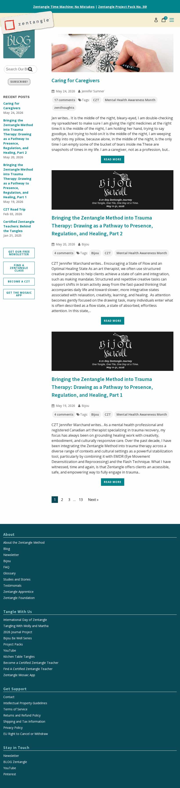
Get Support (15, 688)
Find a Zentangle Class (19, 267)
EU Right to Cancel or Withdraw (25, 734)
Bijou (95, 253)
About (9, 534)
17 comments (64, 100)
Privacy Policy (13, 728)
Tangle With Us (17, 611)
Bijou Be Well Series (17, 638)
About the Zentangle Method (24, 543)
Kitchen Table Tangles (19, 657)
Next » (93, 499)
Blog (6, 549)
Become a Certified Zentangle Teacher (30, 663)
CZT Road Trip (14, 211)
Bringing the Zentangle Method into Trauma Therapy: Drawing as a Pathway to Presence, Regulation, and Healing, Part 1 (18, 183)
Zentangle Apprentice (18, 592)
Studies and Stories (17, 579)
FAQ (6, 567)
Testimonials (12, 586)
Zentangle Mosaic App (19, 675)
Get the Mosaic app (19, 294)
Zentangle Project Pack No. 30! (122, 7)
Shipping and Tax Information (24, 722)
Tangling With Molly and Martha (26, 626)
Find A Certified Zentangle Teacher (27, 669)
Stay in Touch (16, 747)
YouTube (9, 650)
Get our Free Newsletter (19, 253)
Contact (8, 697)
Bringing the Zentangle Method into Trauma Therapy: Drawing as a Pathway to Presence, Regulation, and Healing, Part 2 (18, 138)
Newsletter (11, 555)
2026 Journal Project (17, 632)
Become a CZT (19, 281)
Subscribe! (19, 82)
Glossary (9, 573)
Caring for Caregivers (13, 108)
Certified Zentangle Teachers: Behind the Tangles (18, 229)
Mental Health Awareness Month (130, 100)
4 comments (63, 253)
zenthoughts (64, 107)
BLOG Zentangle (15, 762)
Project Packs (13, 644)
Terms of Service (15, 709)
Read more (112, 159)
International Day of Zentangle (25, 620)
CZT (96, 100)
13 (81, 499)
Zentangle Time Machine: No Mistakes (64, 7)
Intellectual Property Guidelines (25, 703)
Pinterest (9, 774)
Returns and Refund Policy (22, 715)
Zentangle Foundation (19, 598)
